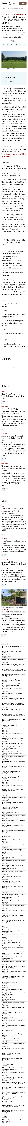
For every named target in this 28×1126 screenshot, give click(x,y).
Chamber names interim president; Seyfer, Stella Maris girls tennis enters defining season (14, 739)
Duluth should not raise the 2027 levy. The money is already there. (12, 1021)
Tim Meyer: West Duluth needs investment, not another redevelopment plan (13, 724)
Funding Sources (9, 81)
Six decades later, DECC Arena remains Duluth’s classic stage (14, 925)
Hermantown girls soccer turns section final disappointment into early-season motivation (13, 715)
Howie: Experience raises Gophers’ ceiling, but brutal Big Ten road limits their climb (13, 1092)
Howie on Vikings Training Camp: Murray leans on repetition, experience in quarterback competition (14, 936)
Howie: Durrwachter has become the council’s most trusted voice (13, 861)
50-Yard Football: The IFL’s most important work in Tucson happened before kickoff (12, 752)
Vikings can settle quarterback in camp (12, 1012)
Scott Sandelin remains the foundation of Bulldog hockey (12, 781)
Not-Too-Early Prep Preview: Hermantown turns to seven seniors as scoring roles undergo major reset (12, 896)
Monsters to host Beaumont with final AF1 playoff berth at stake (12, 438)
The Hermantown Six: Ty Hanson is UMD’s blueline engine (12, 916)
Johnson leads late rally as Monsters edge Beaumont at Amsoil (12, 1097)
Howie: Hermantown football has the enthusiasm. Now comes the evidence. (11, 710)
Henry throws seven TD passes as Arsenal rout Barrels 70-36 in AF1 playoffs (13, 967)
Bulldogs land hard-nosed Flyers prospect (12, 989)
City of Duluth (5, 609)
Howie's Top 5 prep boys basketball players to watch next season (13, 396)
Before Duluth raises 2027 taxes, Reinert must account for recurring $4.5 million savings (13, 665)
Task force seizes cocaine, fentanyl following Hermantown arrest (13, 835)
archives (24, 14)
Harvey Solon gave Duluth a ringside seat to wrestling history (13, 1054)
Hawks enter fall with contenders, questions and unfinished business (13, 856)
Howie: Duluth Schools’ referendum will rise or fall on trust (13, 831)
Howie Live (5, 794)
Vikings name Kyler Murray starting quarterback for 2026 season (11, 808)
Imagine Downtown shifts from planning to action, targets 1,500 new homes (14, 614)
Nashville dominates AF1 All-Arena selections (13, 891)
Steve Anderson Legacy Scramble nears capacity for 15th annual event (12, 882)
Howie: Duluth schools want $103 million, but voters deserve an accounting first (13, 699)
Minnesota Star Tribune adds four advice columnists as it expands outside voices (12, 689)
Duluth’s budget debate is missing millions (12, 1101)
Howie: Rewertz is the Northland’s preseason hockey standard (13, 757)
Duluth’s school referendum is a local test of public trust (13, 729)
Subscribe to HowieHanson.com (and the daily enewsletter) (13, 1044)
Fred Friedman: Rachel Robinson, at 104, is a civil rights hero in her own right (13, 1106)
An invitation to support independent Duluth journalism (13, 1003)
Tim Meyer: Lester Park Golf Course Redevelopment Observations (11, 981)
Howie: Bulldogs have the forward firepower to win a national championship (13, 747)
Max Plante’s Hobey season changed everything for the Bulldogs (11, 776)
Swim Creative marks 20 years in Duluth (13, 542)
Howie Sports (4, 14)
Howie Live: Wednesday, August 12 (10, 812)
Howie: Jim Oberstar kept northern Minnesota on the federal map (13, 816)
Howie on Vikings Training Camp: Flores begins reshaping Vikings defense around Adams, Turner (14, 947)
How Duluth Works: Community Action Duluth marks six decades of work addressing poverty (14, 670)
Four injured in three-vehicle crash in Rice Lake (13, 743)
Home (3, 9)
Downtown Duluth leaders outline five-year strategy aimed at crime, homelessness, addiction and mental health (12, 867)
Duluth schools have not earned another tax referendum (13, 1008)
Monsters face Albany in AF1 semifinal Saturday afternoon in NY (13, 962)
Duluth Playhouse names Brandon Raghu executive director (12, 694)
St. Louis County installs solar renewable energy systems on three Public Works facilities (12, 851)
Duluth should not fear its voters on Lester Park (13, 1025)
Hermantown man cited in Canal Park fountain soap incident (13, 821)
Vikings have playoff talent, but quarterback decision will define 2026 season (13, 1068)
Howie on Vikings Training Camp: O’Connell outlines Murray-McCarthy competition (13, 952)
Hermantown (4, 559)
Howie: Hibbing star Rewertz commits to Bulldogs (12, 734)
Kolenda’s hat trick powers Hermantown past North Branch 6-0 (13, 564)
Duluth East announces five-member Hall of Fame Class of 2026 (12, 1058)
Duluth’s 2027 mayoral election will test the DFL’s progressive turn (14, 972)
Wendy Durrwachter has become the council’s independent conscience (13, 993)
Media (2, 506)
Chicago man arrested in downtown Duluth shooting (13, 826)
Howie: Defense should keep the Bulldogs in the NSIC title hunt (13, 1088)
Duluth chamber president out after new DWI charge (13, 911)
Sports (23, 9)
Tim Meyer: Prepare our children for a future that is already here (13, 906)
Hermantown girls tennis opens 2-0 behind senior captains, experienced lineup (12, 684)
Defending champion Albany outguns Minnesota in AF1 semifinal (11, 930)
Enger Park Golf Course (15, 14)
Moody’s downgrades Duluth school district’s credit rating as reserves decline (13, 798)
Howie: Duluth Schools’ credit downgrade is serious (13, 767)
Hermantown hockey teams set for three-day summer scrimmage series (13, 1016)
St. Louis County (13, 9)
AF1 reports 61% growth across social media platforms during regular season (13, 1078)
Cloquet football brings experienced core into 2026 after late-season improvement (13, 411)
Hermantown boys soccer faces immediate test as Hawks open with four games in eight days (13, 705)
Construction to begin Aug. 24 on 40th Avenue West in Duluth (13, 762)
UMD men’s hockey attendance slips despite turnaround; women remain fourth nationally (13, 1049)
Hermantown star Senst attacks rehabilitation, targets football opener (13, 468)
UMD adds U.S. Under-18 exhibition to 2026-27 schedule (13, 1073)
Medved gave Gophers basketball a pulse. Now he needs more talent (13, 1029)
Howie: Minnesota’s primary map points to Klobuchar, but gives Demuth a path (12, 803)
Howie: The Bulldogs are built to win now (12, 785)
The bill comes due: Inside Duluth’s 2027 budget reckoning (13, 1115)
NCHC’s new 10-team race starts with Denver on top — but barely (14, 1120)
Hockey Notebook (6, 986)
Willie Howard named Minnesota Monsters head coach (13, 840)
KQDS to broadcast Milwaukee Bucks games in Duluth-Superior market (12, 510)
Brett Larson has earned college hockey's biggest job (12, 1034)
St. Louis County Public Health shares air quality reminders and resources (13, 1063)
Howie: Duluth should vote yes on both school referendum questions (13, 872)
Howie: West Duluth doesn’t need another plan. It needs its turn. (13, 720)
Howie (12, 40)
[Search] (17, 3)
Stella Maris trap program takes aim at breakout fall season (11, 877)
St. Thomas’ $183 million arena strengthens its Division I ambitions (13, 1111)
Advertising (4, 538)
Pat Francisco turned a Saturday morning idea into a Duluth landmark (13, 675)
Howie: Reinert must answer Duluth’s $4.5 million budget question (12, 957)
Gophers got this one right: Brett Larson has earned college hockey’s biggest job (13, 1039)
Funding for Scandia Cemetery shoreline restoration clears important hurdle (12, 941)
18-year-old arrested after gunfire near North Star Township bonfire (13, 845)
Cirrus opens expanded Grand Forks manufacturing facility (11, 772)
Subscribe (22, 3)
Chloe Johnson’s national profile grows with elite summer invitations (13, 977)
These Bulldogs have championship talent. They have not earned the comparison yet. (14, 679)
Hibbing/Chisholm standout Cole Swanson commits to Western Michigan (12, 790)
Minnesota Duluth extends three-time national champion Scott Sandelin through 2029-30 (13, 1083)
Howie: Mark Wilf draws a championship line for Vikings (13, 901)
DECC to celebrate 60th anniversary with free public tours (13, 887)
